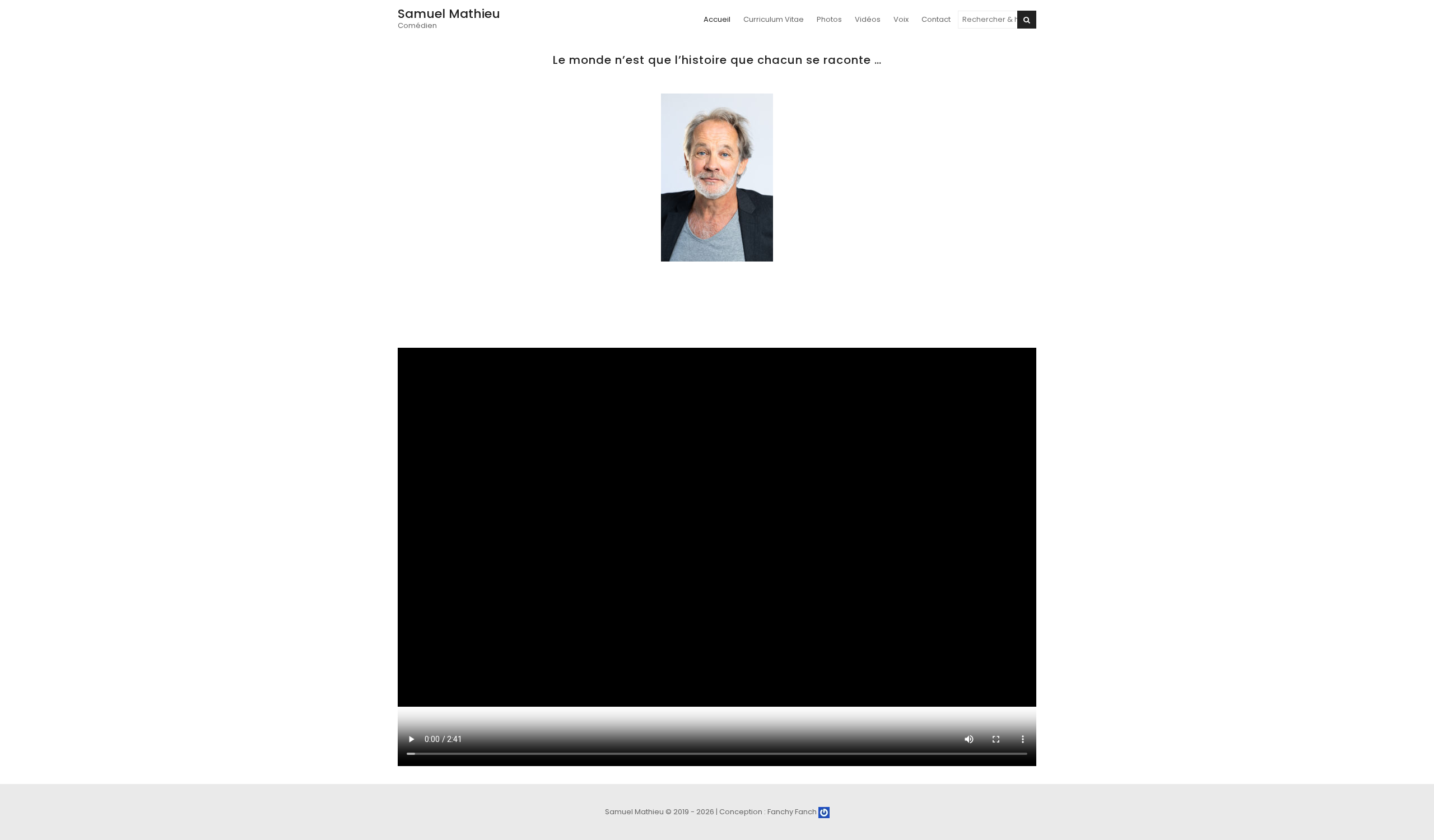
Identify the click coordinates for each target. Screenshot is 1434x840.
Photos (829, 19)
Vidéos (868, 19)
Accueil (717, 19)
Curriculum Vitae (773, 19)
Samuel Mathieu (449, 13)
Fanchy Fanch (792, 811)
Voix (901, 19)
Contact (936, 19)
